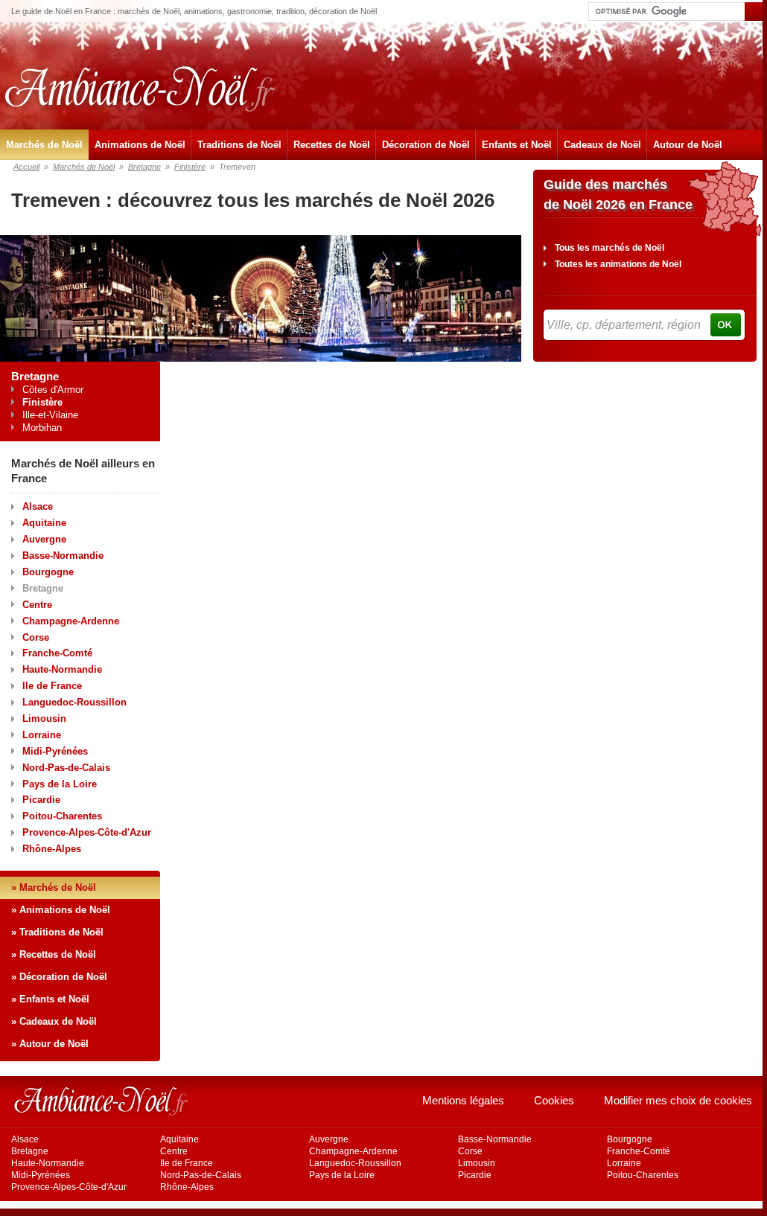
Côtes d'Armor (52, 389)
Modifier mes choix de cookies (678, 1100)
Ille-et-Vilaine (50, 414)
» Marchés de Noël (53, 887)
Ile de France (52, 685)
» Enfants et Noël (50, 999)
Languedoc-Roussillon (74, 702)
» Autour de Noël (50, 1043)
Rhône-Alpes (51, 848)
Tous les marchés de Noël (609, 248)
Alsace (37, 506)
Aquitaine (44, 522)
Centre (37, 604)
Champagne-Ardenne (70, 621)
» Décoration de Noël (59, 976)
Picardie (41, 799)
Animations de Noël (140, 144)
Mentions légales (463, 1100)
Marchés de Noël (44, 144)
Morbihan (42, 427)
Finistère (190, 166)
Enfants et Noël (517, 144)
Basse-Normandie (63, 555)
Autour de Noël (687, 144)
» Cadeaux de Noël (54, 1021)
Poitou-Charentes (62, 816)
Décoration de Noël (426, 144)
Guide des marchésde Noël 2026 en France (618, 194)
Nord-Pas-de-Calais (66, 767)
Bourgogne (48, 571)
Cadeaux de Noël (602, 144)
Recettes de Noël (331, 144)
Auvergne (44, 539)
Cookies (554, 1100)
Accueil (26, 166)
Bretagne (144, 166)
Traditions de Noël (239, 144)
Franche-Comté (57, 653)
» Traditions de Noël (57, 932)
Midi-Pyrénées (55, 751)
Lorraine (41, 734)
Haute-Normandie (62, 669)
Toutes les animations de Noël (618, 264)
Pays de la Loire (59, 784)
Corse (35, 637)
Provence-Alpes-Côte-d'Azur (86, 832)
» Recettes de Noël (53, 954)
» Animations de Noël (60, 909)
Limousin (44, 718)
